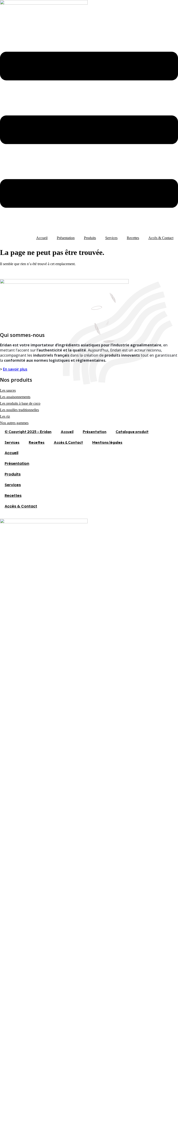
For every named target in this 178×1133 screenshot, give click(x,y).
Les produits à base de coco (20, 403)
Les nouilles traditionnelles (19, 410)
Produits (90, 238)
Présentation (66, 238)
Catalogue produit (132, 431)
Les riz (5, 416)
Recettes (133, 238)
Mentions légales (107, 442)
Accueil (42, 238)
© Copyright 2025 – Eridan (28, 431)
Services (111, 238)
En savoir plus (15, 369)
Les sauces (8, 390)
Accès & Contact (160, 238)
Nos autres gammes (14, 423)
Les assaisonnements (15, 397)
